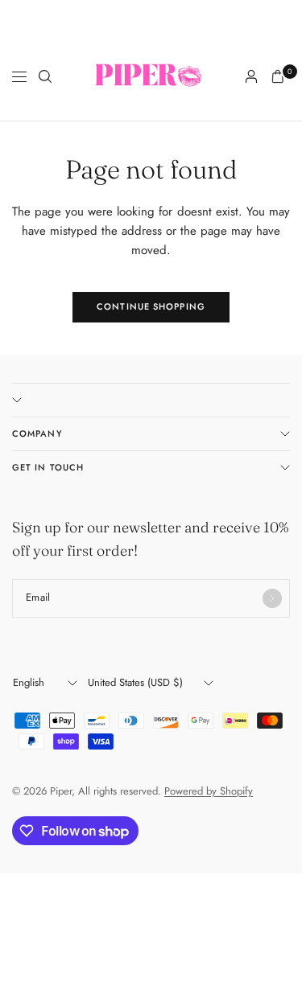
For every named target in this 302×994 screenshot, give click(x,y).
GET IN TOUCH (48, 467)
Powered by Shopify (208, 791)
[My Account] (251, 76)
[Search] (45, 76)
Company (37, 433)
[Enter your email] (272, 598)
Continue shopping (151, 306)
